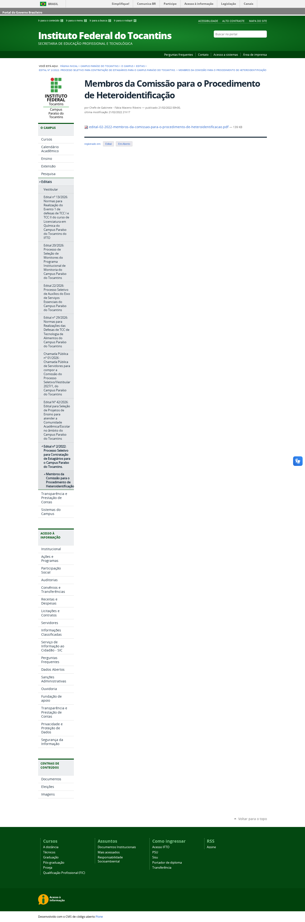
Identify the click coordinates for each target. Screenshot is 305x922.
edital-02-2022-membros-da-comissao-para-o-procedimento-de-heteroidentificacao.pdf (158, 127)
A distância (50, 847)
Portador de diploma (167, 863)
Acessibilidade (208, 21)
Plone (99, 916)
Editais (140, 66)
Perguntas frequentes (178, 54)
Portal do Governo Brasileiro (22, 12)
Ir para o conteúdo (50, 20)
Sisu (155, 857)
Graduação (51, 857)
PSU (155, 852)
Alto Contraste (233, 21)
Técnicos (49, 852)
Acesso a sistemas (226, 54)
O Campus (127, 66)
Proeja (47, 868)
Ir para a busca (100, 20)
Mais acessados (109, 852)
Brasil (53, 4)
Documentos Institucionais (117, 847)
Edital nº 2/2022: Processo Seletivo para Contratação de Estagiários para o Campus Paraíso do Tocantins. (107, 70)
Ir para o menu (76, 20)
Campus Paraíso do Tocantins (99, 66)
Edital (108, 143)
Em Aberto (124, 143)
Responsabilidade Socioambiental (110, 859)
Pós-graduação (53, 863)
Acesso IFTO (160, 847)
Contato (203, 54)
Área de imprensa (255, 54)
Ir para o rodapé (125, 20)
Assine (211, 847)
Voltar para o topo (252, 818)
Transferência (161, 868)
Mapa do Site (258, 21)
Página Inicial (69, 66)
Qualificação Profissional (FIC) (64, 873)
